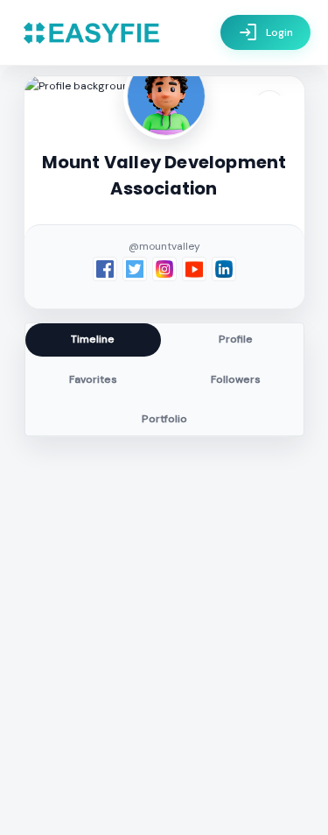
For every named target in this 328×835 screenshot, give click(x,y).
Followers (236, 379)
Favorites (93, 379)
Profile (236, 339)
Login (265, 32)
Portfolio (164, 419)
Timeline (93, 339)
